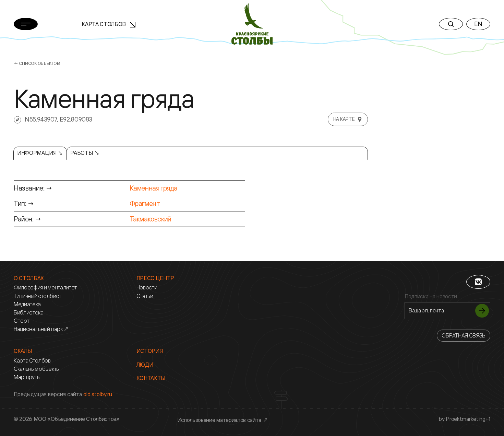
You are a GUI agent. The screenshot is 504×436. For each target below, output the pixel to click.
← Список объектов (37, 63)
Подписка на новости (431, 296)
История (149, 351)
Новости (146, 287)
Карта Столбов (104, 24)
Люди (144, 365)
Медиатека (27, 304)
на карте (344, 119)
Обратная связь (463, 335)
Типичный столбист (37, 296)
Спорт (21, 321)
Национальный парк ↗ (41, 329)
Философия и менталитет (45, 287)
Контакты (150, 378)
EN (478, 23)
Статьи (144, 296)
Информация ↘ (40, 152)
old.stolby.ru (97, 394)
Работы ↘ (84, 152)
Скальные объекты (37, 369)
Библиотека (29, 312)
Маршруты (27, 377)
